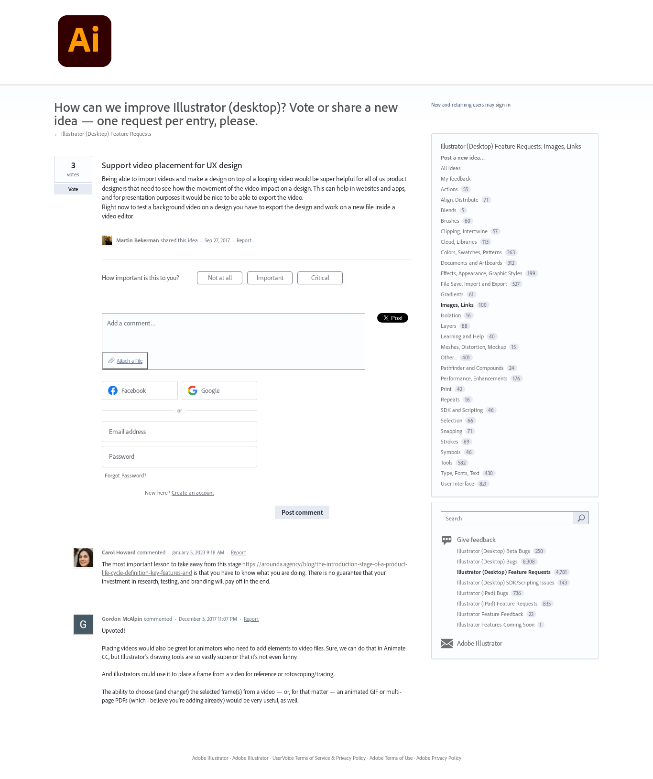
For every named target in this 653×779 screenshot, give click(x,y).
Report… (246, 240)
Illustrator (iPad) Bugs (483, 592)
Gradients (452, 294)
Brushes (450, 220)
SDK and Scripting (462, 409)
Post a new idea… (463, 157)
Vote (73, 189)
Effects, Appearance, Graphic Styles (481, 273)
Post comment (302, 512)
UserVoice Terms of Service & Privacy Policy (319, 758)
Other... (449, 357)
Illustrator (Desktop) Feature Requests (491, 146)
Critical (327, 278)
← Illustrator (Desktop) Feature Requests (103, 133)
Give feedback (476, 539)
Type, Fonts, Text (460, 472)
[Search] (581, 517)
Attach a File (129, 360)
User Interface (457, 483)
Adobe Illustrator (479, 643)
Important (275, 278)
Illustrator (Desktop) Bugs (488, 561)
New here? (179, 492)
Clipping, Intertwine (464, 231)
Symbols (451, 451)
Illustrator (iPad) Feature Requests (498, 603)
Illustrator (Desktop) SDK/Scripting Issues (506, 582)
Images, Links (562, 146)
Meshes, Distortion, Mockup (473, 346)
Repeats (450, 399)
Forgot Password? (125, 475)
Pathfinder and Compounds (472, 367)
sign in (503, 104)
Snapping (451, 430)
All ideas (451, 168)
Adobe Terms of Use (391, 758)
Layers (449, 325)
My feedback (456, 178)
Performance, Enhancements (474, 378)
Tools (447, 462)
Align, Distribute (460, 199)
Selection (451, 420)
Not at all (225, 278)
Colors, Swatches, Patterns (471, 252)
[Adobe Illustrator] (84, 42)
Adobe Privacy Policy (438, 758)
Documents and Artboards (471, 262)
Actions (449, 189)
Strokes (449, 441)
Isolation (451, 315)
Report (238, 552)
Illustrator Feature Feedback (491, 613)
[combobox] (510, 517)
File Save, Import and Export (474, 283)
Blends (449, 210)
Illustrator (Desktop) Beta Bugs (494, 550)
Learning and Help (462, 336)
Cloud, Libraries (459, 241)
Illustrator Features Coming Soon (496, 624)
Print (446, 388)
